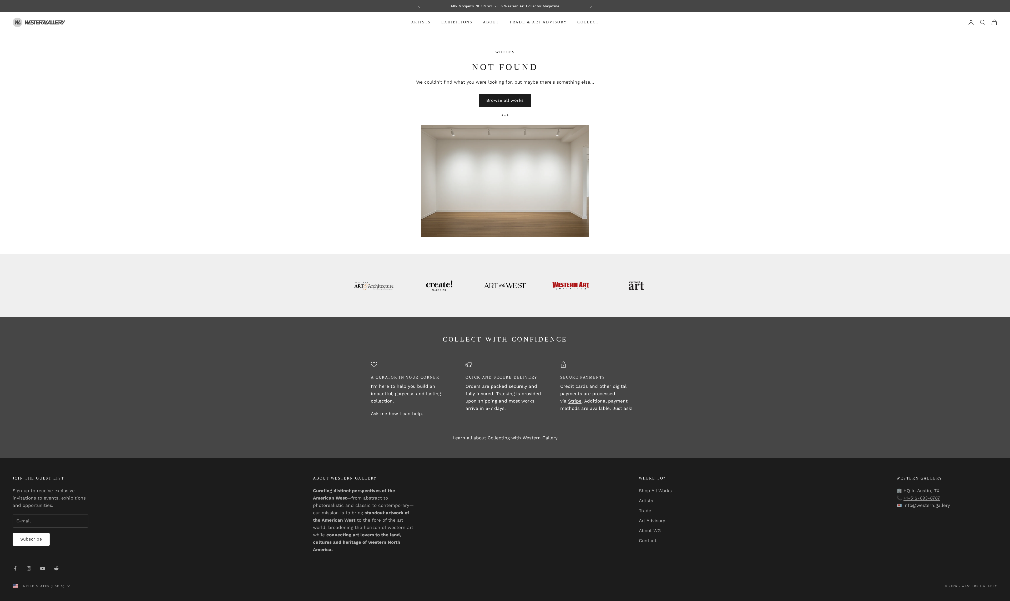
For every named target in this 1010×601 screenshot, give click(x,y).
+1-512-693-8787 (921, 498)
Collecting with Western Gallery (523, 437)
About (491, 22)
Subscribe (31, 539)
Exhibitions (457, 22)
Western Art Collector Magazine (531, 6)
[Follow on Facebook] (15, 568)
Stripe (575, 401)
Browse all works (505, 100)
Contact (647, 540)
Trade (645, 510)
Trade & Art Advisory (538, 22)
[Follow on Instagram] (29, 568)
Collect (588, 22)
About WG (650, 530)
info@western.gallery (926, 505)
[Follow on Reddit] (56, 568)
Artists (421, 22)
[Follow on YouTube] (42, 568)
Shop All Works (655, 490)
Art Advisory (652, 520)
